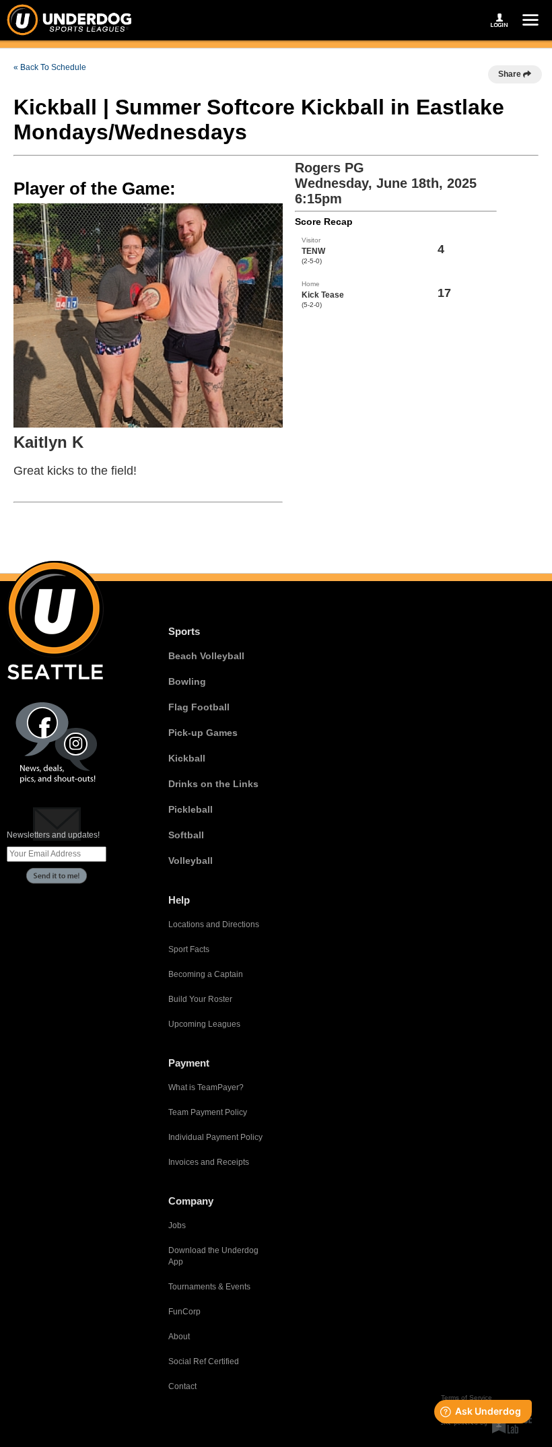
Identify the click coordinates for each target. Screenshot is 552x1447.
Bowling (187, 681)
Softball (186, 835)
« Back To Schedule (49, 67)
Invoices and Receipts (208, 1162)
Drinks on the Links (213, 783)
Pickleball (190, 809)
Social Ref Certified (203, 1361)
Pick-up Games (203, 732)
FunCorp (184, 1311)
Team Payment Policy (207, 1112)
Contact (182, 1386)
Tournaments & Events (209, 1286)
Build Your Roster (200, 999)
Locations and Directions (213, 924)
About (179, 1336)
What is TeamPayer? (206, 1087)
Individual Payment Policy (215, 1137)
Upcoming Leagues (204, 1024)
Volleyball (190, 860)
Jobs (177, 1225)
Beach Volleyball (206, 655)
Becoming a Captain (205, 974)
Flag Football (199, 707)
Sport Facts (188, 949)
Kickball (186, 758)
